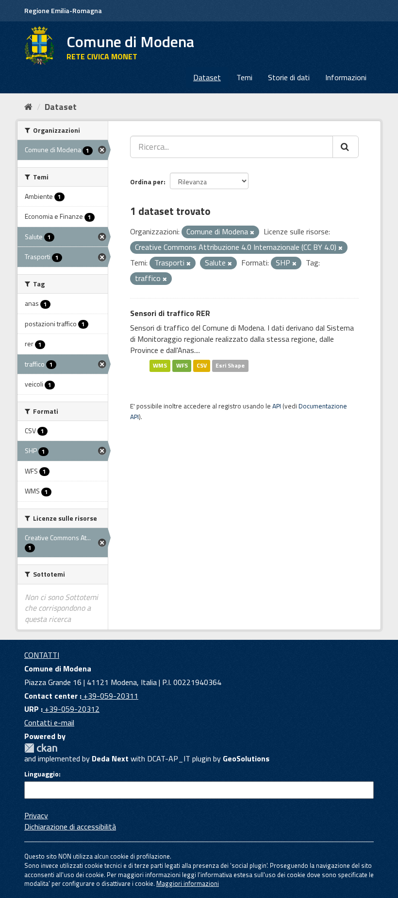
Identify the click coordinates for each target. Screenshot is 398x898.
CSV (202, 365)
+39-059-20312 (71, 709)
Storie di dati (289, 77)
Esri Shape (230, 365)
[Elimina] (252, 232)
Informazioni (345, 77)
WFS (182, 365)
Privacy (36, 815)
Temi (244, 77)
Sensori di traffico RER (170, 313)
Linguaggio (41, 774)
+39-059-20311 (110, 696)
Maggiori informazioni (187, 883)
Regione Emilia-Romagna (63, 10)
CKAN (40, 748)
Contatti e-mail (49, 722)
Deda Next (110, 758)
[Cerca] (345, 147)
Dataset (207, 77)
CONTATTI (41, 655)
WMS (160, 365)
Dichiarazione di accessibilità (70, 826)
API (276, 406)
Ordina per (147, 181)
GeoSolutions (246, 758)
